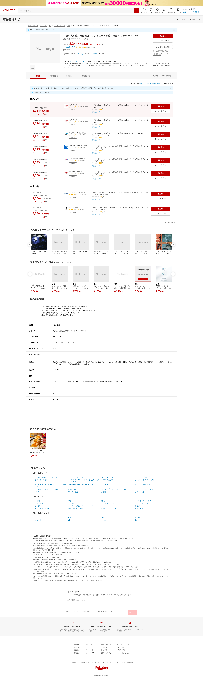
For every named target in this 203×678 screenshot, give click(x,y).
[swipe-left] (30, 245)
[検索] (136, 10)
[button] (151, 10)
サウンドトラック (59, 25)
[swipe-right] (173, 245)
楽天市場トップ (33, 25)
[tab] (38, 76)
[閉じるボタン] (174, 30)
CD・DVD (43, 25)
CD (50, 25)
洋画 (68, 25)
